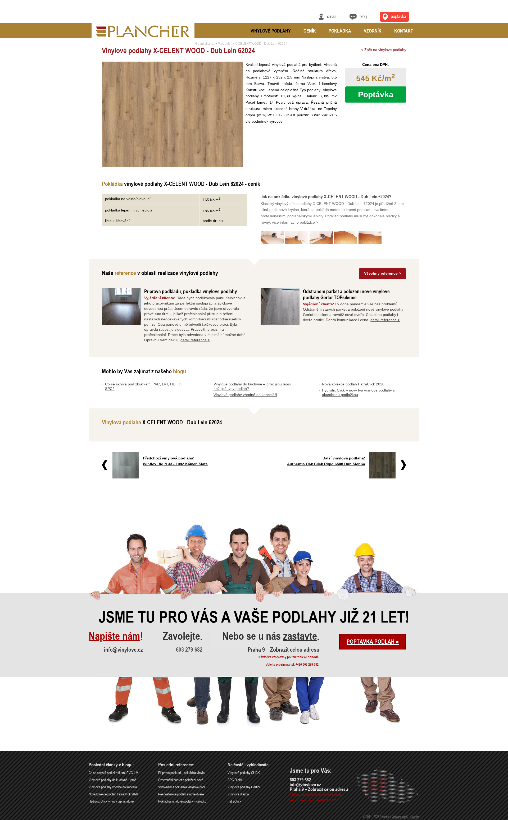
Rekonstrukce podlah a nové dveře (181, 794)
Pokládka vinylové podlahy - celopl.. (182, 801)
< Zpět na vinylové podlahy (383, 50)
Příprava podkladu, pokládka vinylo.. (182, 772)
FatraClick (234, 801)
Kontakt (403, 31)
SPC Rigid (235, 779)
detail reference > (195, 340)
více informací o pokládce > (295, 222)
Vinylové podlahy (271, 31)
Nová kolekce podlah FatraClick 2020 (353, 384)
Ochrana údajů (400, 816)
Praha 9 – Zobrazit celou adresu (283, 649)
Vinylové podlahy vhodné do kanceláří (245, 395)
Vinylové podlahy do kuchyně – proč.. (113, 779)
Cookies (414, 816)
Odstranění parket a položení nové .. (182, 779)
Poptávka (398, 16)
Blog (363, 16)
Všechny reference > (382, 273)
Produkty (224, 43)
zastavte (300, 636)
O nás (331, 16)
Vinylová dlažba (238, 794)
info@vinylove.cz (123, 649)
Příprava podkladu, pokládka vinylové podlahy (190, 291)
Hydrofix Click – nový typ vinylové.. (112, 801)
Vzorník (373, 31)
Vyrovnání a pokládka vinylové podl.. (182, 787)
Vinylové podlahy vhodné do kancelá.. (113, 787)
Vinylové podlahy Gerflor (244, 787)
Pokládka (340, 31)
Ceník (309, 31)
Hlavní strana (204, 43)
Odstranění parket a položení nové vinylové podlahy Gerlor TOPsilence (346, 294)
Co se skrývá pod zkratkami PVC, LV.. (114, 772)
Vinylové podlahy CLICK (244, 772)
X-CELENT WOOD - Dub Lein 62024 (261, 43)
